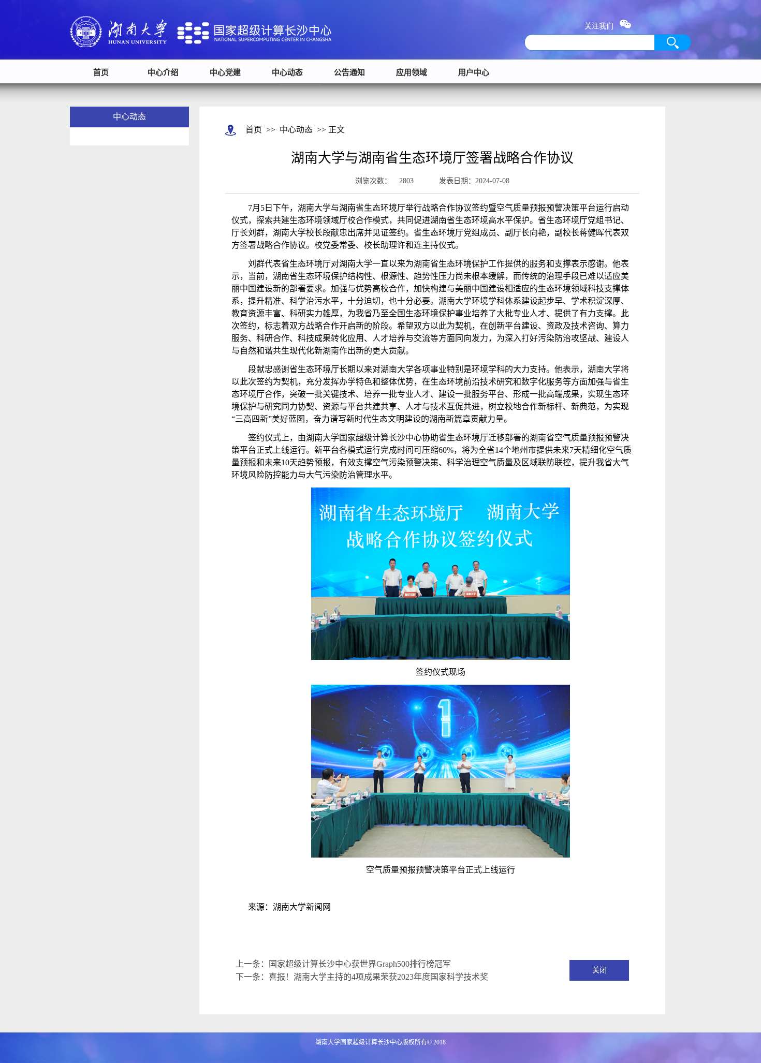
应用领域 (411, 72)
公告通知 (349, 72)
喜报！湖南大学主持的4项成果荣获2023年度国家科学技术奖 (378, 976)
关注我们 (602, 26)
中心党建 (225, 72)
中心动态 (287, 72)
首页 (101, 72)
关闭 (599, 970)
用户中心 (473, 72)
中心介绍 (163, 72)
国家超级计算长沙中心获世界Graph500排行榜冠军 (360, 963)
